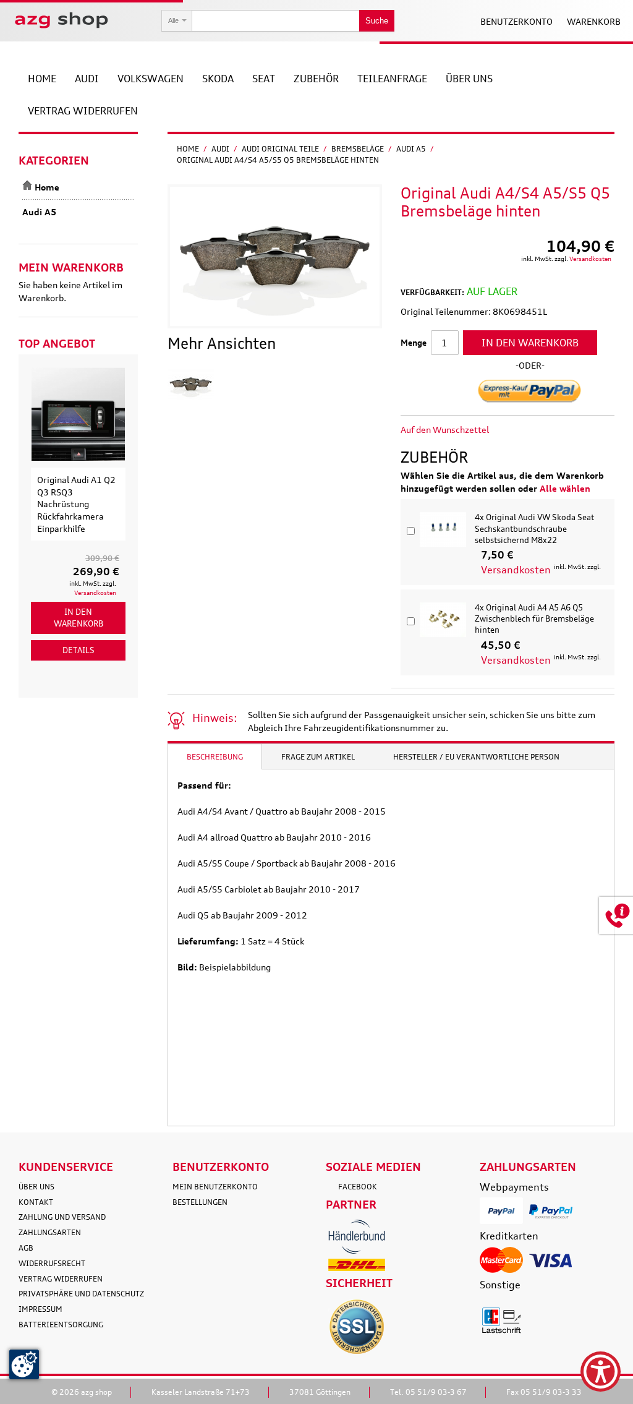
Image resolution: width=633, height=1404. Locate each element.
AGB (26, 1247)
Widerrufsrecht (52, 1263)
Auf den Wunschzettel (445, 429)
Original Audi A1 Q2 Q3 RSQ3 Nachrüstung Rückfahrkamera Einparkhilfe (76, 503)
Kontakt (36, 1202)
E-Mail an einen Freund (515, 430)
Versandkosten (590, 258)
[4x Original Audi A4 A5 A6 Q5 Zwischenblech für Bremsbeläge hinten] (443, 619)
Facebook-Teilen (540, 430)
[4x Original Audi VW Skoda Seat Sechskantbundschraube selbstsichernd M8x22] (443, 529)
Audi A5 (411, 148)
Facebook (357, 1186)
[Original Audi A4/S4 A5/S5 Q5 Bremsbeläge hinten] (191, 384)
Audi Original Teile (280, 148)
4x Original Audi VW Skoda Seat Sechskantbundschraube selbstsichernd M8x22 (534, 528)
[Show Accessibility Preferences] (600, 1371)
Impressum (40, 1309)
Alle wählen (565, 488)
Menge (414, 343)
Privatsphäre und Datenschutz (81, 1293)
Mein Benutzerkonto (215, 1186)
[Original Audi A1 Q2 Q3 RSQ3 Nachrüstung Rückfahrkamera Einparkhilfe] (78, 414)
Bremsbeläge (357, 148)
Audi (220, 148)
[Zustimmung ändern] (24, 1364)
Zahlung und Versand (62, 1217)
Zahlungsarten (50, 1232)
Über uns (36, 1186)
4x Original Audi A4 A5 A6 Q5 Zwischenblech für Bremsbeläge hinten (534, 618)
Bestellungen (199, 1202)
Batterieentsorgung (61, 1324)
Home (188, 148)
